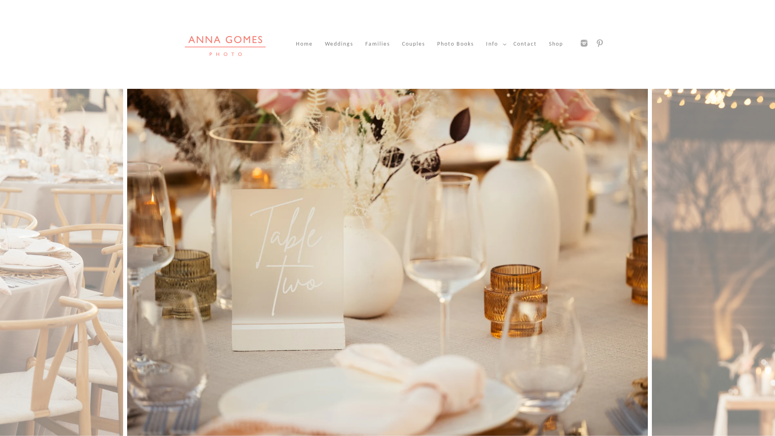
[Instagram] (584, 43)
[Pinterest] (600, 43)
